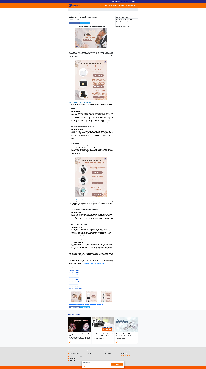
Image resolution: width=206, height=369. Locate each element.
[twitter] (123, 355)
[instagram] (129, 355)
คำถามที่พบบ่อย (130, 5)
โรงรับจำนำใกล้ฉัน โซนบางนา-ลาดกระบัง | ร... (124, 19)
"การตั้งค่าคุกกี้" (103, 365)
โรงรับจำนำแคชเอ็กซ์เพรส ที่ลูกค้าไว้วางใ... (123, 17)
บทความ (122, 5)
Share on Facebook (75, 23)
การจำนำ (105, 5)
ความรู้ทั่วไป (85, 14)
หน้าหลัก (101, 5)
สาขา (126, 5)
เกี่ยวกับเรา (114, 1)
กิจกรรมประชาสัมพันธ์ (97, 14)
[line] (125, 355)
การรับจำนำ (89, 353)
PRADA (95, 304)
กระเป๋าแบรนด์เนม (81, 304)
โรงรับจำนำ (79, 14)
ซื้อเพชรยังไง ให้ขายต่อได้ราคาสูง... (125, 334)
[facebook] (121, 355)
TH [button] (136, 1)
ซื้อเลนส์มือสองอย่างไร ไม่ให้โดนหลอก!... (103, 334)
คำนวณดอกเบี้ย (119, 1)
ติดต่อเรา (135, 5)
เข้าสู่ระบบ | (132, 1)
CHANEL (86, 304)
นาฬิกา (101, 304)
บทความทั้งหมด (72, 14)
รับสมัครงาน (105, 14)
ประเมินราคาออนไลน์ (90, 355)
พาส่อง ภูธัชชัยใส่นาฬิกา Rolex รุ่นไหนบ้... (123, 26)
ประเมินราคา (110, 5)
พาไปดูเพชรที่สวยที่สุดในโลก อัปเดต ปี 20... (79, 334)
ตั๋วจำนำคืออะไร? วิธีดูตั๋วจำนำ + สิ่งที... (122, 24)
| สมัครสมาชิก (126, 1)
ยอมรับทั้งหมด (117, 364)
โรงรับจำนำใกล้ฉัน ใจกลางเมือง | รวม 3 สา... (124, 21)
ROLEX (76, 304)
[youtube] (127, 355)
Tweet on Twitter (85, 23)
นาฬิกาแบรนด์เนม (71, 304)
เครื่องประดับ (90, 304)
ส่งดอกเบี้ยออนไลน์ (116, 5)
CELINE (98, 304)
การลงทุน (90, 14)
